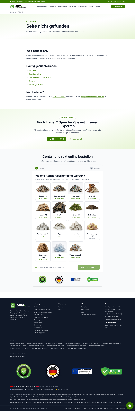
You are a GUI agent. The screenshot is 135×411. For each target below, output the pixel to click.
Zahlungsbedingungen (114, 402)
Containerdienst (42, 6)
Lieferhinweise (108, 408)
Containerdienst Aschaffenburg (112, 343)
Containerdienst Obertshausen (19, 348)
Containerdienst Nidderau (97, 345)
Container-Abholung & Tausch (43, 312)
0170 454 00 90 (110, 316)
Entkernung (72, 6)
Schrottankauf (82, 6)
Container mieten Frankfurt (42, 307)
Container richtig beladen (88, 314)
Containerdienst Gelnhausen (55, 345)
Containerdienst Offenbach (54, 343)
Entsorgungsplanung (40, 332)
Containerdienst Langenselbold (76, 345)
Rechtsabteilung (120, 408)
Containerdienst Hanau (41, 317)
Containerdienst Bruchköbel (91, 343)
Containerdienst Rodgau (57, 348)
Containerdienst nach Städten (40, 77)
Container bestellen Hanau (42, 309)
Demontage (52, 6)
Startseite (13, 12)
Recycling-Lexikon (36, 85)
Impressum (68, 408)
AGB (85, 408)
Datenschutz (78, 408)
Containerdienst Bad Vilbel (18, 345)
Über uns (60, 307)
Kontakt (98, 6)
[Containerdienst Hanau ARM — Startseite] (18, 6)
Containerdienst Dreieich (36, 345)
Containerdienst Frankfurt (35, 343)
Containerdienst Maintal (72, 343)
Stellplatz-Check (39, 314)
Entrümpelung (62, 6)
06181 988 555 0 (59, 97)
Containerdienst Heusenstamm (77, 348)
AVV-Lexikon (85, 309)
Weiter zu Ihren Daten (87, 267)
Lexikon (91, 6)
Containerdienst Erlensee (39, 348)
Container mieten (35, 74)
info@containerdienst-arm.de (92, 97)
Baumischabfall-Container (18, 356)
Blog (82, 312)
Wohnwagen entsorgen (41, 330)
